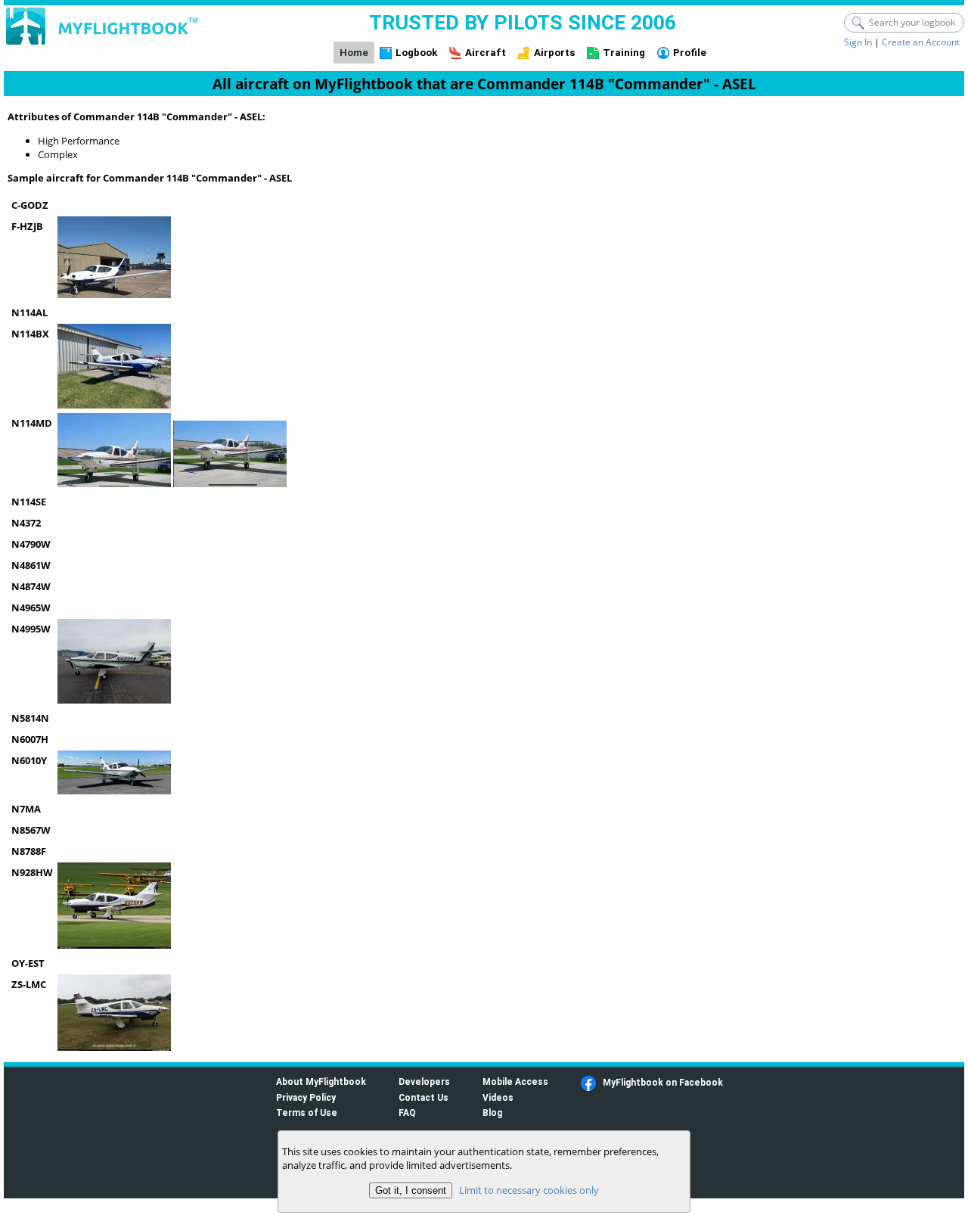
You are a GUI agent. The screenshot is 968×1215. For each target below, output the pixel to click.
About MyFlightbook (321, 1081)
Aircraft (485, 52)
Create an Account (921, 42)
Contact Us (423, 1097)
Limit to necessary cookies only (529, 1190)
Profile (689, 52)
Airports (555, 52)
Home (354, 52)
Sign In (858, 42)
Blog (492, 1112)
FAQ (407, 1112)
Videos (497, 1097)
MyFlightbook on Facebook (663, 1082)
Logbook (416, 52)
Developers (424, 1081)
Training (624, 52)
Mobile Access (515, 1081)
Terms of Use (306, 1112)
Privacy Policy (306, 1097)
